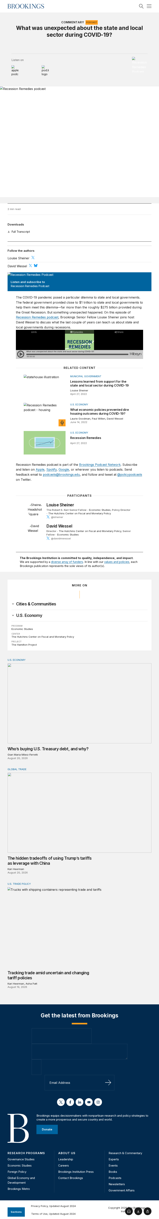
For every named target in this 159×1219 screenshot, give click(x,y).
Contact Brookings (70, 1178)
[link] (36, 604)
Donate (47, 1129)
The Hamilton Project (24, 644)
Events (113, 1165)
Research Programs (26, 1153)
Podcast (91, 22)
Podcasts (115, 1178)
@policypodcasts (129, 474)
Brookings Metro (19, 1189)
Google (64, 469)
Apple (40, 469)
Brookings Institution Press (76, 1172)
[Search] (141, 6)
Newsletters (117, 1184)
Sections (16, 1211)
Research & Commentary (125, 1153)
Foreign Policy (17, 1172)
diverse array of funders (67, 562)
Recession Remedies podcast (37, 317)
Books (113, 1172)
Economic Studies (100, 509)
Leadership (65, 1159)
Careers (63, 1165)
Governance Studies (21, 1159)
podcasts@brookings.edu (61, 474)
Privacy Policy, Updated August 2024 (53, 1206)
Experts (114, 1159)
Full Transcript (20, 231)
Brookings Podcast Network (100, 465)
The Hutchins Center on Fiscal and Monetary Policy (79, 513)
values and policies (116, 562)
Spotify (51, 469)
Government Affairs (122, 1190)
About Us (66, 1153)
